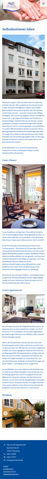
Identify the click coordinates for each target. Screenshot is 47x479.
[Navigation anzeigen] (43, 3)
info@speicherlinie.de (15, 460)
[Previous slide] (5, 308)
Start (5, 466)
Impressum (8, 469)
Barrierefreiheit (11, 474)
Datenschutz (9, 472)
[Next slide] (41, 308)
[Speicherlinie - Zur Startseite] (10, 6)
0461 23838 (11, 454)
